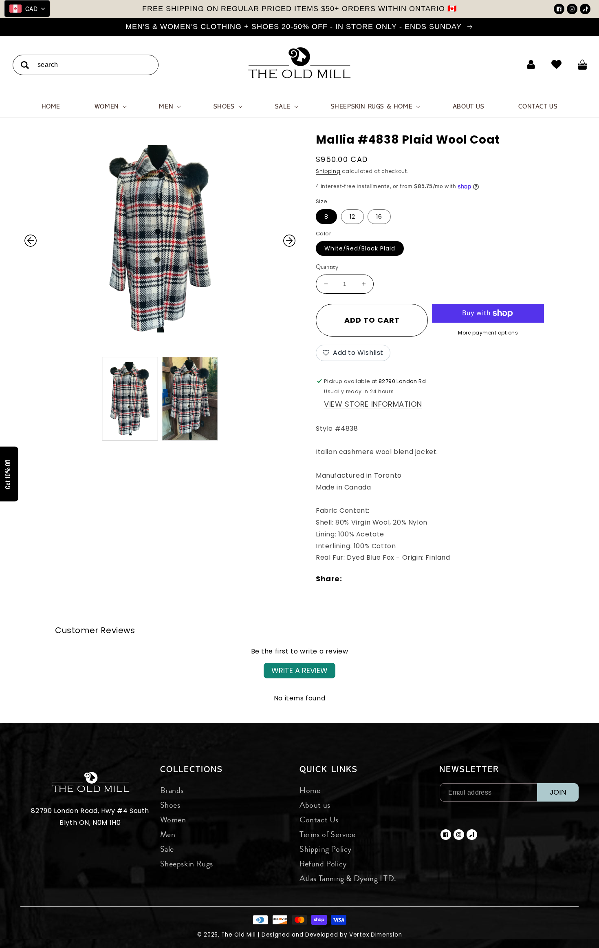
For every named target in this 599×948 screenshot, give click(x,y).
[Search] (25, 65)
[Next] (289, 241)
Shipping (328, 171)
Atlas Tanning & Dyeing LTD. (348, 878)
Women (173, 820)
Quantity (327, 267)
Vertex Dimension (375, 935)
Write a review (299, 670)
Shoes (170, 805)
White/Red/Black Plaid (359, 248)
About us (315, 805)
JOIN (558, 792)
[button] (110, 106)
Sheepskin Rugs (186, 864)
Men (168, 834)
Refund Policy (323, 864)
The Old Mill (238, 935)
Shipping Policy (326, 849)
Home (310, 790)
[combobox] (86, 64)
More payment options (488, 332)
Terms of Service (328, 834)
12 (352, 217)
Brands (172, 790)
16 (379, 217)
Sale (167, 849)
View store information (373, 404)
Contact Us (319, 820)
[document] (160, 241)
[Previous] (30, 241)
